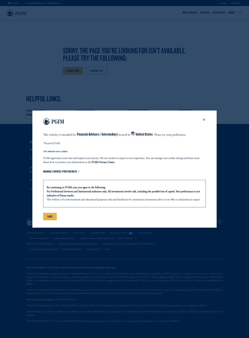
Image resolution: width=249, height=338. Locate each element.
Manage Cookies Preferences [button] (60, 171)
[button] (204, 122)
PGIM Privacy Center (103, 162)
